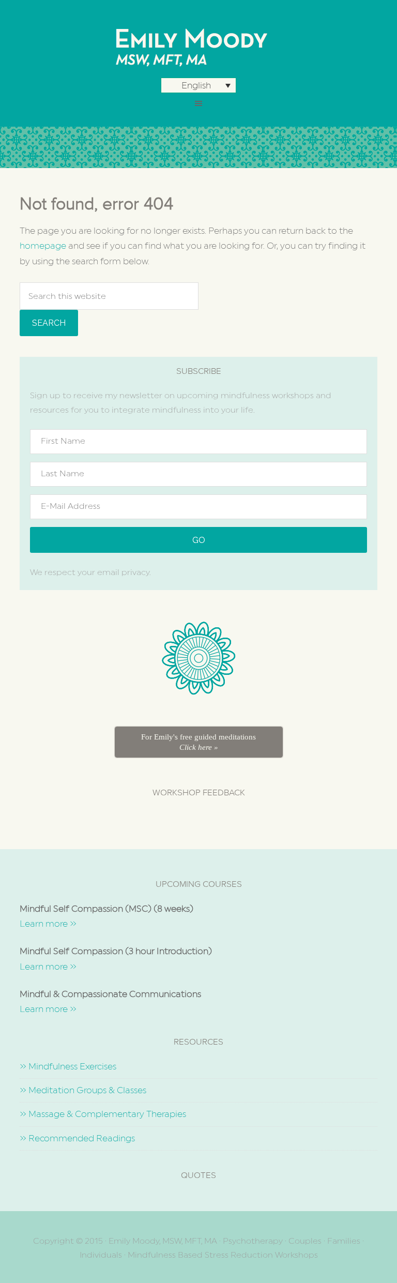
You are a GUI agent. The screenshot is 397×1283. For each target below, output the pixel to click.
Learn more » (48, 923)
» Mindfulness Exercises (68, 1066)
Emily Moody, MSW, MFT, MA (198, 47)
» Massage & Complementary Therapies (103, 1114)
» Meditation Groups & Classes (83, 1090)
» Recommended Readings (77, 1138)
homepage (43, 245)
